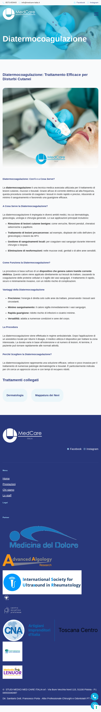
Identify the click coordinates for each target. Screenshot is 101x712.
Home (6, 478)
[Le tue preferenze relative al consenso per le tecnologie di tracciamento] (96, 707)
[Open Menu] (96, 14)
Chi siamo (8, 489)
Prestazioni (9, 484)
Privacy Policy (10, 510)
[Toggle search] (64, 14)
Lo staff (7, 495)
